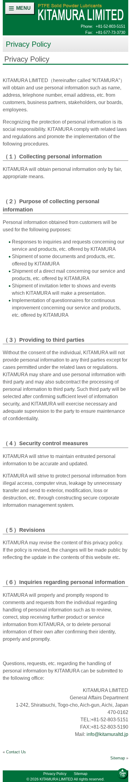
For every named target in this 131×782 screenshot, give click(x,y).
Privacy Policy (54, 774)
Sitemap (117, 758)
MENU (23, 8)
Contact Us (16, 752)
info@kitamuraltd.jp (107, 734)
